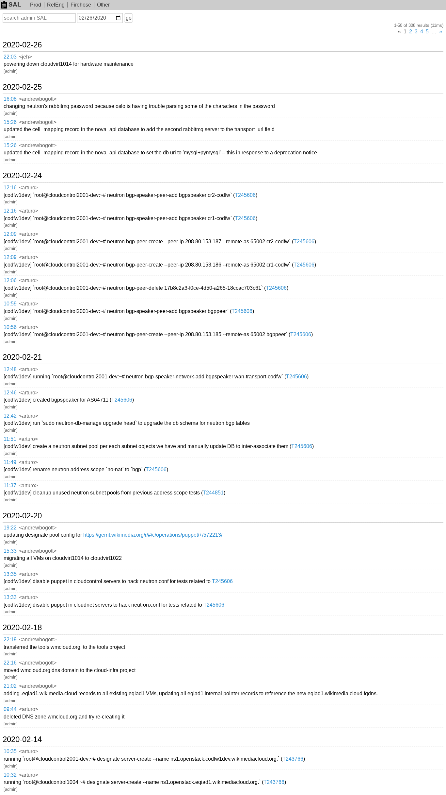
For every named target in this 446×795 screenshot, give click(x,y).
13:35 (10, 574)
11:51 (10, 439)
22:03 (10, 57)
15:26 (10, 122)
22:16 (10, 662)
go (129, 18)
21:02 (10, 686)
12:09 (10, 234)
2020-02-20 (22, 515)
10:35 (10, 751)
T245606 (245, 195)
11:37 (10, 485)
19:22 (10, 527)
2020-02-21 (22, 357)
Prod (35, 5)
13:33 (10, 597)
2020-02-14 (22, 739)
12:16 (10, 187)
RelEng (56, 5)
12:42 (10, 416)
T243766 (292, 759)
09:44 (10, 709)
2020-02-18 (22, 627)
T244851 (213, 492)
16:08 (10, 99)
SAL (14, 4)
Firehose (81, 5)
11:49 (10, 462)
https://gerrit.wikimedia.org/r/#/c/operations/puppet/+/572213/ (152, 535)
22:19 (10, 639)
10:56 (10, 327)
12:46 (10, 392)
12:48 (10, 369)
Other (103, 5)
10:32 (10, 775)
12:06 (10, 280)
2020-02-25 (22, 87)
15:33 (10, 551)
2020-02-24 (22, 175)
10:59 (10, 303)
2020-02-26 (22, 44)
